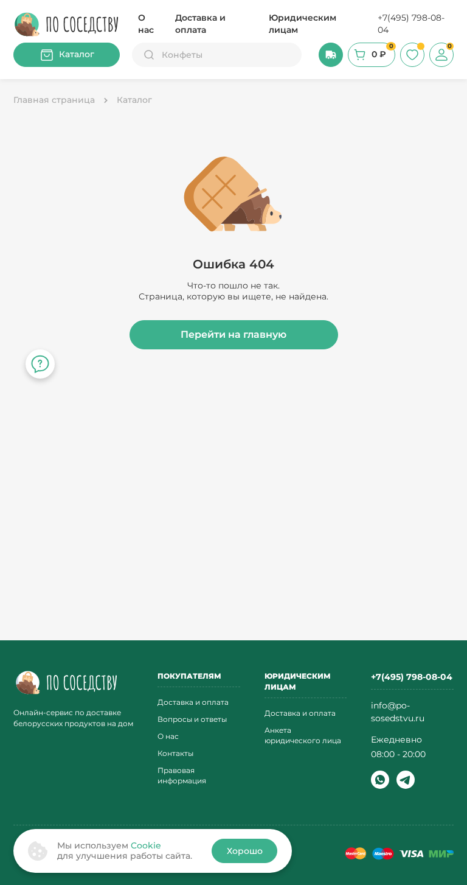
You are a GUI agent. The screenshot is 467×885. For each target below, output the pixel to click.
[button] (331, 55)
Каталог (76, 54)
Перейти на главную (233, 334)
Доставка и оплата (200, 23)
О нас (146, 23)
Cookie (146, 845)
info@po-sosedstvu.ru (397, 712)
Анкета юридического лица (303, 735)
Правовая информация (181, 775)
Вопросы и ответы (192, 719)
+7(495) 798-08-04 (411, 23)
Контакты (175, 753)
